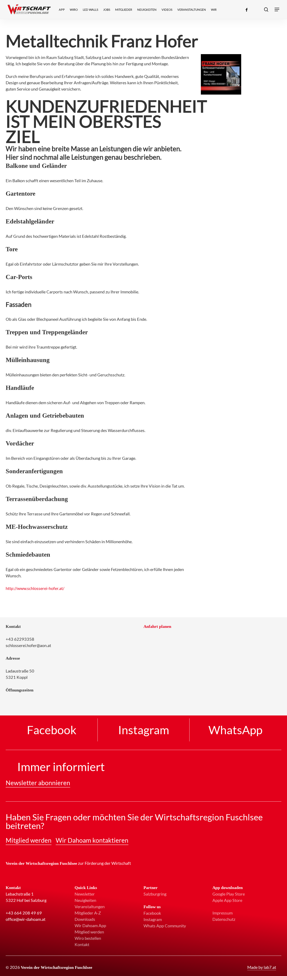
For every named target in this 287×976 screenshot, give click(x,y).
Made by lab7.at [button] (261, 967)
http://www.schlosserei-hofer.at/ (35, 588)
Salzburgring (155, 893)
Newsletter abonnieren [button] (38, 782)
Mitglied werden (89, 931)
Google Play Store (228, 893)
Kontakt (82, 944)
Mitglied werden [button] (28, 840)
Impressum (222, 912)
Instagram (153, 919)
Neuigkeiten (85, 900)
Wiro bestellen (88, 938)
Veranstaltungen (90, 906)
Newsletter (85, 893)
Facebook (152, 913)
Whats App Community (165, 925)
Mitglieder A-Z (88, 912)
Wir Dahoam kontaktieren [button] (92, 840)
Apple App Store (227, 900)
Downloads (85, 919)
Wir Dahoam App (90, 925)
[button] (277, 9)
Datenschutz (223, 919)
